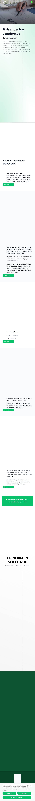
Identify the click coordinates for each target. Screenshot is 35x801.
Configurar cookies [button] (16, 797)
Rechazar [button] (24, 793)
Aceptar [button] (9, 793)
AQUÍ (14, 787)
